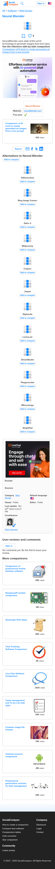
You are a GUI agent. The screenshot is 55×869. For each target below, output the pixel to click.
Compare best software (13, 828)
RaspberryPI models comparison (15, 594)
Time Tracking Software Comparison (16, 647)
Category (9, 495)
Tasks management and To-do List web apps (15, 703)
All (3, 10)
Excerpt (8, 480)
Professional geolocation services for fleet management (16, 783)
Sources (9, 488)
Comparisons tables (11, 832)
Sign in (40, 3)
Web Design (25, 10)
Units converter (9, 836)
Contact (40, 832)
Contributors (11, 515)
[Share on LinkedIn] (41, 149)
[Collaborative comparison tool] (10, 3)
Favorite (23, 36)
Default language (38, 495)
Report (18, 149)
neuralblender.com (32, 110)
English (49, 3)
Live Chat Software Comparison (14, 674)
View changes (11, 529)
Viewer (8, 502)
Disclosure (41, 825)
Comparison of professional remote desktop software (15, 568)
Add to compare (11, 159)
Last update (11, 506)
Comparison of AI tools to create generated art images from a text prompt (16, 127)
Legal (39, 828)
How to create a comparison (15, 825)
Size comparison (10, 840)
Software (12, 10)
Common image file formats (15, 728)
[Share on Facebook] (32, 149)
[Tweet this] (37, 149)
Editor (33, 502)
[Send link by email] (27, 149)
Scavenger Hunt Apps (16, 620)
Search (22, 3)
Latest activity (8, 850)
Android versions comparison (14, 755)
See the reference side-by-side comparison (26, 46)
